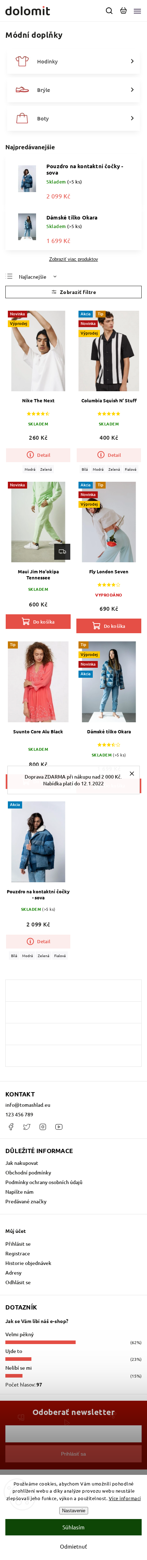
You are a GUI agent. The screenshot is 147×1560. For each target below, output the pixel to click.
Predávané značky (25, 1201)
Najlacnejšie (32, 276)
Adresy (13, 1272)
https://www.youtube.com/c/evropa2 (59, 1126)
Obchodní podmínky (28, 1172)
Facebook (10, 1126)
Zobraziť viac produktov (73, 259)
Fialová (130, 469)
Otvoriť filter (73, 292)
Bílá (85, 469)
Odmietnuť (73, 1546)
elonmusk (26, 1126)
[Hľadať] (109, 11)
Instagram (42, 1126)
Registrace (17, 1253)
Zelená (46, 469)
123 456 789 (19, 1114)
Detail (43, 455)
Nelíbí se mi (18, 1367)
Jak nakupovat (21, 1162)
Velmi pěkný (19, 1334)
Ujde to (13, 1351)
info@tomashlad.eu (27, 1104)
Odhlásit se (18, 1282)
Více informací (125, 1498)
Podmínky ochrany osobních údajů (43, 1182)
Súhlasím (73, 1527)
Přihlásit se (18, 1243)
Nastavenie (73, 1510)
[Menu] (137, 11)
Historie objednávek (28, 1263)
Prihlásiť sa (73, 1454)
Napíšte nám (19, 1191)
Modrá (30, 469)
